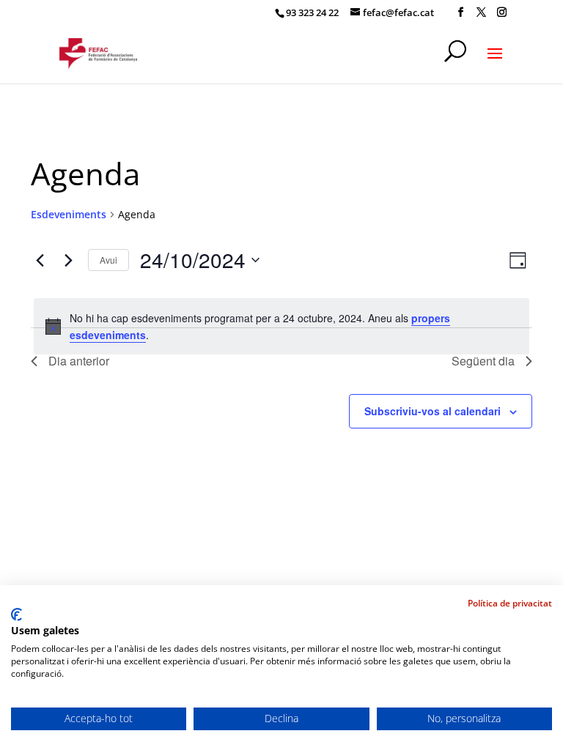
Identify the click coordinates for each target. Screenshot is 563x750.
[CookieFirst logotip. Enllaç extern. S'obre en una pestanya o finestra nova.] (16, 614)
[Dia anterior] (39, 260)
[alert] (281, 326)
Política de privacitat (510, 603)
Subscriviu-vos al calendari (432, 411)
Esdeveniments (68, 214)
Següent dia (483, 360)
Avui (108, 259)
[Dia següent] (68, 260)
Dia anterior (78, 360)
